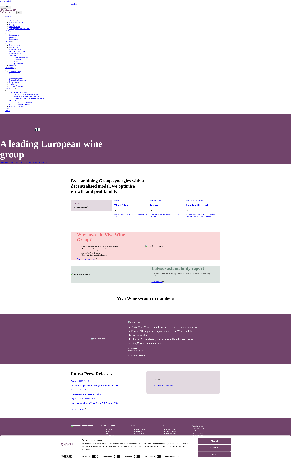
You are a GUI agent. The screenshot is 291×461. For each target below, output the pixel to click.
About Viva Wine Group (9, 162)
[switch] (117, 456)
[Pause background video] (37, 129)
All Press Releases (77, 409)
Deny (214, 454)
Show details (170, 456)
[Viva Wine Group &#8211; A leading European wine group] (8, 12)
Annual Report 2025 (40, 162)
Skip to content (5, 1)
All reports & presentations (163, 385)
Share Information (80, 207)
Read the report (156, 282)
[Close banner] (235, 439)
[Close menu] (5, 33)
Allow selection (214, 448)
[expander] (10, 31)
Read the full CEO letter (137, 355)
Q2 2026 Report (25, 162)
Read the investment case (86, 259)
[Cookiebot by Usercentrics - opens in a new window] (67, 456)
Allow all (214, 441)
